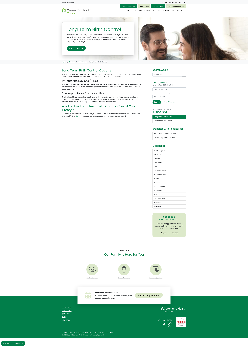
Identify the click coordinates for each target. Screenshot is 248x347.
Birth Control (82, 62)
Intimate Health (160, 171)
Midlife (156, 179)
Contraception (159, 151)
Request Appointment (175, 6)
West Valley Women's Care (164, 138)
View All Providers (170, 102)
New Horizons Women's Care (165, 134)
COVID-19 (157, 155)
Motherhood (159, 182)
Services (72, 62)
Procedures (158, 194)
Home (64, 62)
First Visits (158, 163)
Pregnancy (158, 190)
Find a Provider (76, 48)
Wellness (157, 206)
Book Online (144, 6)
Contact (79, 116)
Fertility (157, 159)
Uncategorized (159, 198)
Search (157, 102)
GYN (155, 167)
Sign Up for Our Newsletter (13, 343)
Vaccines (157, 202)
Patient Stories (159, 186)
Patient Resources (128, 6)
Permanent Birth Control (163, 121)
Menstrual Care (160, 175)
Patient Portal (158, 6)
